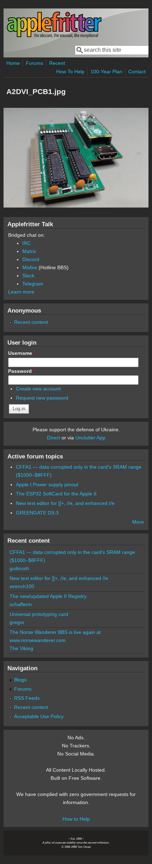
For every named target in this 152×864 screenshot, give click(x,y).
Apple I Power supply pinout (47, 484)
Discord (30, 259)
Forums (34, 63)
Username (21, 353)
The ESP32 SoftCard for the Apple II (56, 493)
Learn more (21, 292)
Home (13, 63)
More (138, 522)
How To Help (70, 71)
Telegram (32, 283)
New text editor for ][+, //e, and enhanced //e (65, 503)
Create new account (38, 388)
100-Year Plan (106, 71)
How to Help (76, 819)
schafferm (21, 604)
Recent (57, 63)
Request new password (42, 398)
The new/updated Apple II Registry (48, 596)
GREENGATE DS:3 (37, 513)
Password (21, 371)
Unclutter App (90, 437)
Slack (28, 275)
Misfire (29, 267)
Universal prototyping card (39, 614)
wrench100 (22, 586)
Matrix (29, 251)
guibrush (19, 568)
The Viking (21, 648)
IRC (26, 243)
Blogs (20, 680)
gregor (17, 622)
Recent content (31, 322)
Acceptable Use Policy (39, 716)
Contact (137, 71)
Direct (53, 437)
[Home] (54, 36)
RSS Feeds (27, 698)
